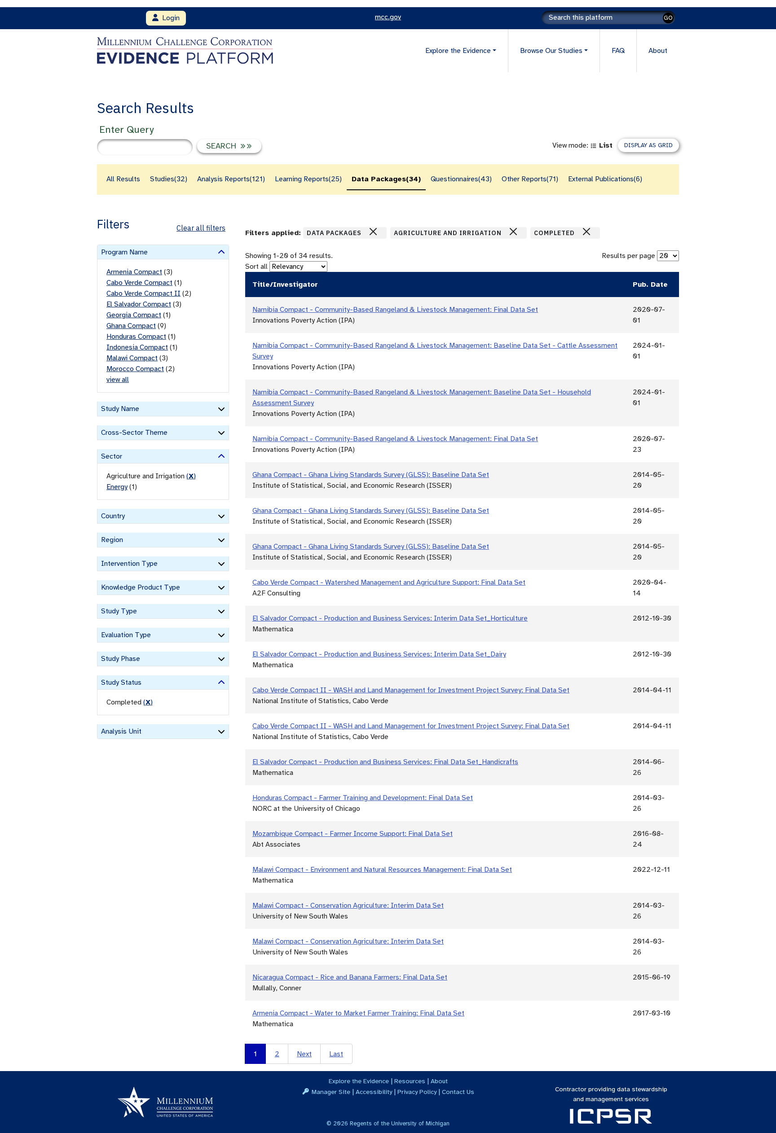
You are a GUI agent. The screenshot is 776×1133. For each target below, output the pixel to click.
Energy (117, 486)
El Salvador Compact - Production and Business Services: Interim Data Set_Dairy (379, 654)
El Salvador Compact (138, 304)
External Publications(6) (605, 179)
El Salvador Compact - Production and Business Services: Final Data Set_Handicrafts (385, 761)
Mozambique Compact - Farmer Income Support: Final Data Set (352, 833)
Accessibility (374, 1092)
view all (117, 379)
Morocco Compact (135, 368)
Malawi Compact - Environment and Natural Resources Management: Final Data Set (382, 869)
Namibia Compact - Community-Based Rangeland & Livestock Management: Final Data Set (395, 309)
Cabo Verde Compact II (143, 293)
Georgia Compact (133, 315)
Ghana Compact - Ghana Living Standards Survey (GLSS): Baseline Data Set (370, 474)
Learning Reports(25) (308, 179)
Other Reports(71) (530, 179)
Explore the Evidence (359, 1081)
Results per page (628, 255)
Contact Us (458, 1092)
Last (336, 1054)
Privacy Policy (416, 1092)
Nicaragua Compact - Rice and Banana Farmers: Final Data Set (349, 977)
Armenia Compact (134, 271)
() (191, 476)
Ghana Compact (131, 325)
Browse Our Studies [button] (551, 50)
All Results (123, 179)
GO (668, 18)
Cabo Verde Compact (139, 282)
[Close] (373, 231)
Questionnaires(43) (461, 179)
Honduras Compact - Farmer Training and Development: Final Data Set (362, 797)
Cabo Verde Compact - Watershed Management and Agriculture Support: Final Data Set (388, 582)
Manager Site (331, 1092)
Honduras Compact (136, 336)
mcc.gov (388, 17)
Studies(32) (168, 179)
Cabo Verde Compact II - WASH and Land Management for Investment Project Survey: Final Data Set (410, 690)
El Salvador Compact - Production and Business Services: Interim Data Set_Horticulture (390, 618)
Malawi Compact (132, 358)
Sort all (256, 266)
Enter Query (126, 129)
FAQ (618, 50)
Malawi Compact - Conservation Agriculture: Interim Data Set (348, 905)
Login (169, 17)
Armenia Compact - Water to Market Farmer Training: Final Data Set (358, 1013)
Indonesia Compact (137, 347)
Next (304, 1054)
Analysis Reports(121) (231, 179)
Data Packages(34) (386, 179)
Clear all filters (200, 227)
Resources (409, 1081)
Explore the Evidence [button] (458, 50)
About (657, 50)
